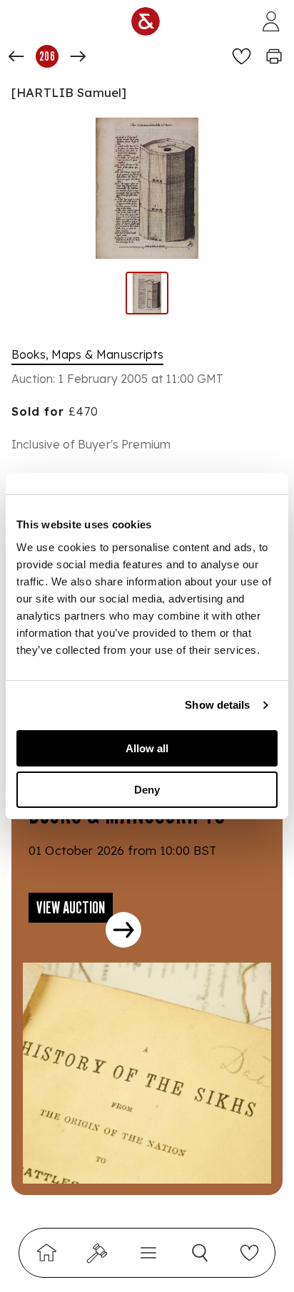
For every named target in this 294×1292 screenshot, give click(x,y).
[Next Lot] (78, 56)
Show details (217, 705)
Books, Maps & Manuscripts (87, 354)
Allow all (147, 748)
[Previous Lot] (16, 56)
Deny (147, 790)
